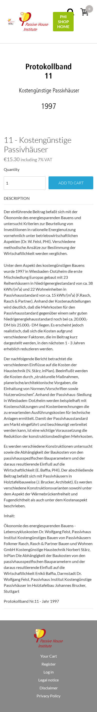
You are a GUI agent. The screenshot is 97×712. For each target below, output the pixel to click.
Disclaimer (49, 687)
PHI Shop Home (63, 21)
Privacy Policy (48, 695)
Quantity (11, 169)
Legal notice (48, 679)
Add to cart (71, 182)
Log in (49, 672)
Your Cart (48, 656)
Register (49, 664)
